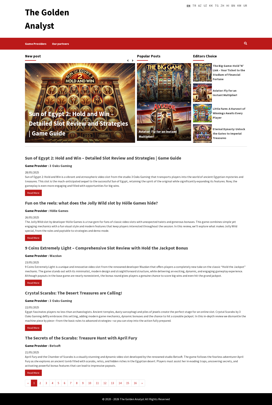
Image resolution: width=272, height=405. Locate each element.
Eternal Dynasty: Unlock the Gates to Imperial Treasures (229, 133)
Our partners (60, 44)
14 (120, 383)
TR (194, 5)
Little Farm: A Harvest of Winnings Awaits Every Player (229, 113)
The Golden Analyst (132, 399)
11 (97, 383)
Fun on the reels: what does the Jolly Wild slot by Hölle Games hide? (91, 203)
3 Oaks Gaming (61, 166)
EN (188, 5)
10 (89, 383)
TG (217, 5)
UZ (205, 5)
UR (245, 5)
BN (233, 5)
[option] (80, 103)
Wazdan (56, 256)
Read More (33, 193)
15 (127, 383)
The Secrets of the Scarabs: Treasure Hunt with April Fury (81, 338)
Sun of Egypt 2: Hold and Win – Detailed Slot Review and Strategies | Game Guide (78, 123)
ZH (222, 5)
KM (239, 5)
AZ (200, 5)
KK (211, 5)
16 (135, 383)
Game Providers (35, 44)
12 (104, 383)
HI (227, 5)
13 (112, 383)
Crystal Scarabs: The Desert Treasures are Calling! (73, 293)
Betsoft (55, 346)
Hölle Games (59, 211)
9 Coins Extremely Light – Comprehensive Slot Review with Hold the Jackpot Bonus (106, 248)
